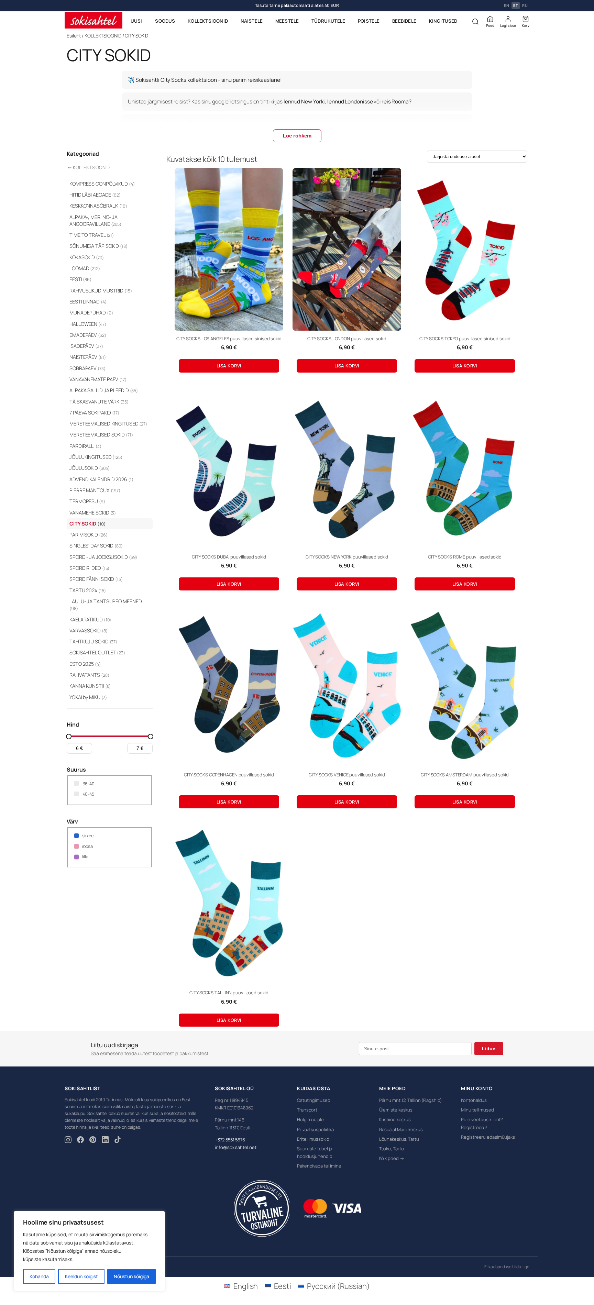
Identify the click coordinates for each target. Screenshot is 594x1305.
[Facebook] (80, 1140)
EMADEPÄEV (87, 335)
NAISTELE (252, 21)
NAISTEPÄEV (87, 357)
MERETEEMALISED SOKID (101, 434)
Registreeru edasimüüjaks (488, 1137)
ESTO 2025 (85, 664)
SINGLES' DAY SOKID (96, 545)
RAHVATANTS (89, 675)
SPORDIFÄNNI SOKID (96, 579)
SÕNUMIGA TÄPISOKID (98, 246)
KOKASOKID (86, 257)
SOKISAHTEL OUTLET (97, 652)
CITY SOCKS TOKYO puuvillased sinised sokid (464, 338)
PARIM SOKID (88, 534)
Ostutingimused (313, 1100)
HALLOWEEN (87, 324)
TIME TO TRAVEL (91, 235)
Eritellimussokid (313, 1139)
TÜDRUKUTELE (328, 21)
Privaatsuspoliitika (315, 1129)
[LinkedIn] (105, 1140)
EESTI (80, 279)
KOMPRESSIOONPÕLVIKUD (102, 183)
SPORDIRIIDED (89, 568)
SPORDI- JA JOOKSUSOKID (103, 557)
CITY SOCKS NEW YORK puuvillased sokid (347, 557)
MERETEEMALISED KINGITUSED (108, 423)
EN (506, 5)
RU (525, 5)
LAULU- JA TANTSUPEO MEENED (105, 604)
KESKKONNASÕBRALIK (98, 205)
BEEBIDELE (404, 21)
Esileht (74, 35)
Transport (307, 1110)
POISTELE (369, 21)
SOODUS (165, 21)
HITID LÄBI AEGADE (95, 194)
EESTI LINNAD (87, 301)
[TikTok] (117, 1140)
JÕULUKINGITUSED (95, 457)
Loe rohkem (297, 136)
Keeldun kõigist (81, 1276)
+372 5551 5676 (230, 1140)
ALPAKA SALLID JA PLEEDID (103, 390)
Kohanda (39, 1276)
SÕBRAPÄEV (87, 368)
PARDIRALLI (85, 446)
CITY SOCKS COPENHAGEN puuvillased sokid (229, 775)
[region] (89, 1251)
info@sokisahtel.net (235, 1147)
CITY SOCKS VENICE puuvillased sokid (347, 775)
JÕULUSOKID (89, 468)
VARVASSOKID (88, 630)
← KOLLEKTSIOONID (88, 167)
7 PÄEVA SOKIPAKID (94, 412)
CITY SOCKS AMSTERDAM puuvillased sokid (465, 775)
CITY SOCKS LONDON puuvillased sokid (347, 338)
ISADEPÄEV (86, 346)
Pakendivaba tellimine (319, 1166)
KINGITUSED (443, 21)
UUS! (137, 21)
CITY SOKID (87, 523)
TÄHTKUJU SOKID (93, 641)
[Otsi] (475, 21)
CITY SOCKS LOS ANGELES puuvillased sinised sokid (229, 338)
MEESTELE (287, 21)
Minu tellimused (477, 1110)
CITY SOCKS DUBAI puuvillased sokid (229, 557)
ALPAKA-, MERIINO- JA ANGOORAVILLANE (95, 220)
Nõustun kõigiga (131, 1276)
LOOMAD (84, 268)
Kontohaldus (474, 1100)
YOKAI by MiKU (88, 697)
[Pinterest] (92, 1140)
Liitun (489, 1048)
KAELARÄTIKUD (90, 619)
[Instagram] (68, 1140)
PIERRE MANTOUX (94, 490)
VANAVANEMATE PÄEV (97, 379)
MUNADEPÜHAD (91, 312)
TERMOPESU (87, 501)
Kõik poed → (391, 1158)
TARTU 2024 (87, 590)
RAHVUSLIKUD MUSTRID (100, 290)
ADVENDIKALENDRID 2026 (101, 479)
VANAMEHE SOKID (92, 512)
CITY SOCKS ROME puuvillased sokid (465, 557)
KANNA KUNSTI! (90, 686)
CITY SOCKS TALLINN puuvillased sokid (228, 992)
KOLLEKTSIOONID (208, 21)
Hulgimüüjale (310, 1119)
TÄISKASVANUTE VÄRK (99, 401)
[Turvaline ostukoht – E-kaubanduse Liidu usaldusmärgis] (261, 1208)
